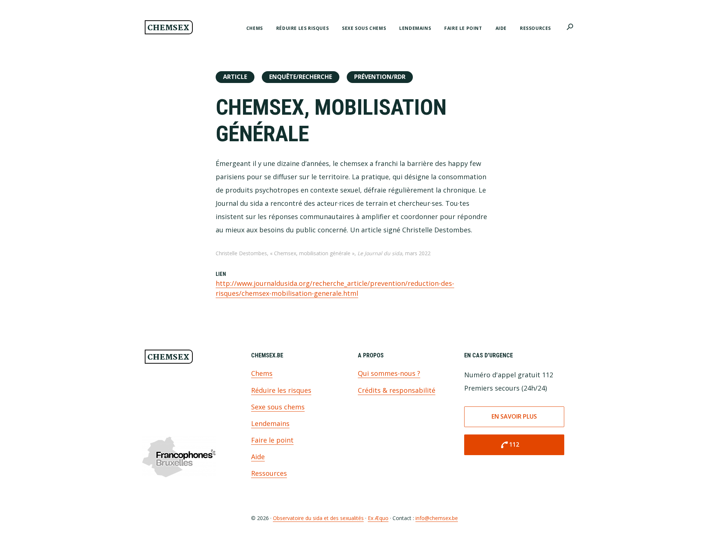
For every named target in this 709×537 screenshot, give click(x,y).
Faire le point (272, 440)
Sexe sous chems (278, 406)
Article (235, 77)
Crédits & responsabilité (396, 390)
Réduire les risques (281, 390)
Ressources (269, 473)
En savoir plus (514, 416)
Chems (262, 373)
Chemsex (168, 28)
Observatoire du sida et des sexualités (318, 518)
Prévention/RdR (379, 77)
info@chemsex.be (436, 518)
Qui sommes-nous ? (389, 373)
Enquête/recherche (300, 77)
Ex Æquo (378, 518)
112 (509, 444)
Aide (258, 456)
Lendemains (270, 423)
